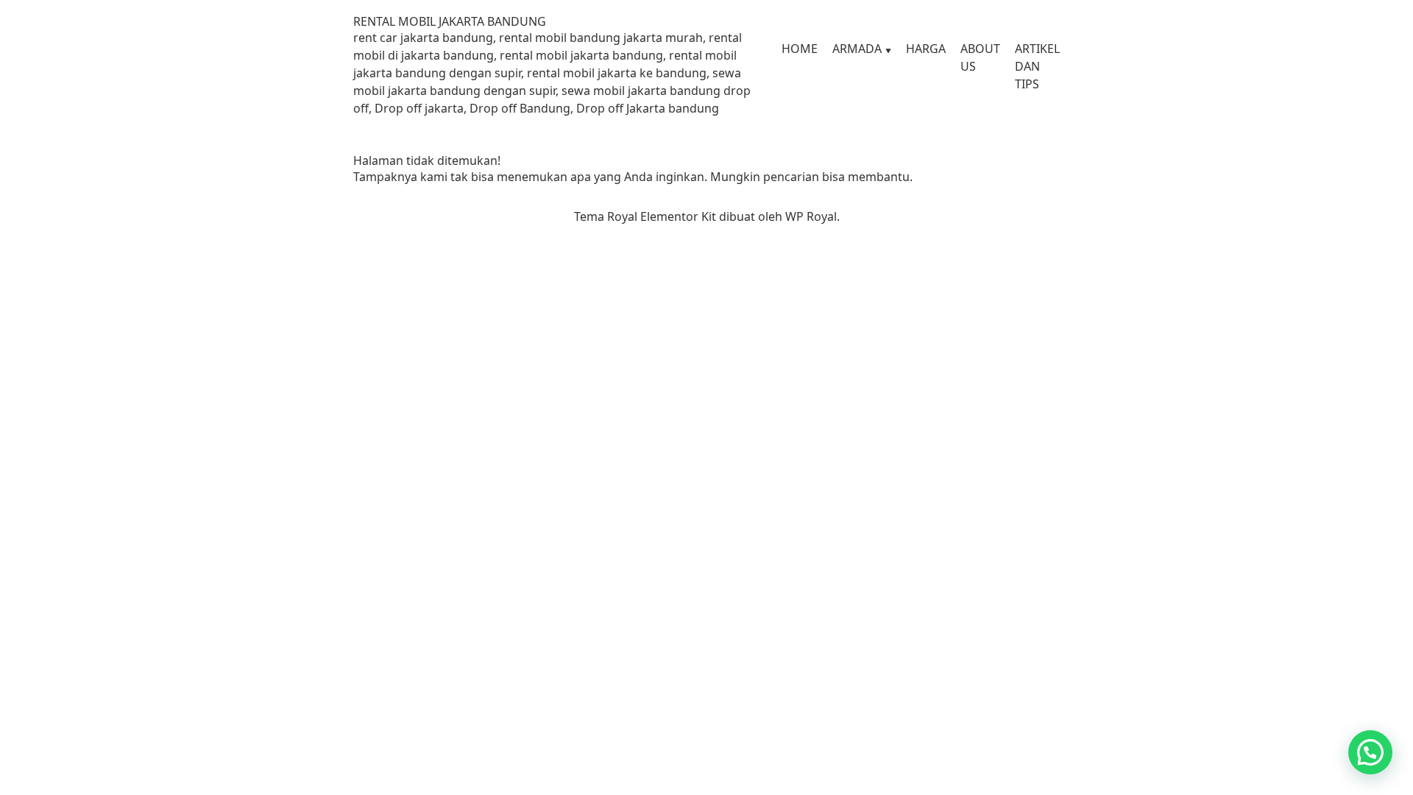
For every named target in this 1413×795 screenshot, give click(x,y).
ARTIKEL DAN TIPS (1037, 66)
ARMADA (857, 48)
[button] (1370, 752)
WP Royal (811, 216)
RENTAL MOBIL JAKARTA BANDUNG (449, 21)
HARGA (926, 48)
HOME (800, 48)
